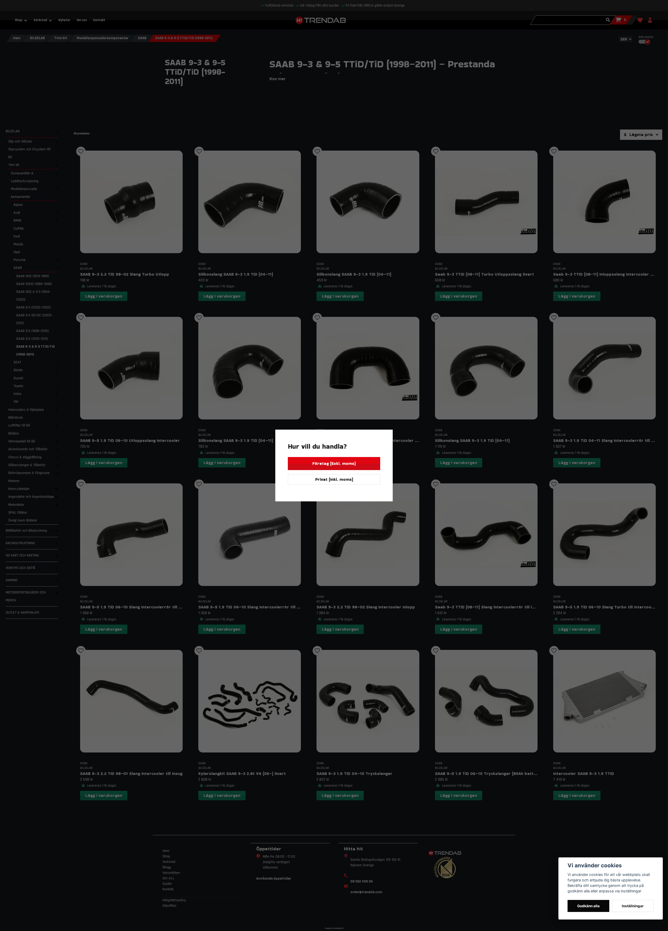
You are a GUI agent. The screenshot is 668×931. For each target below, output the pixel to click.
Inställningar (633, 906)
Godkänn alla (588, 906)
